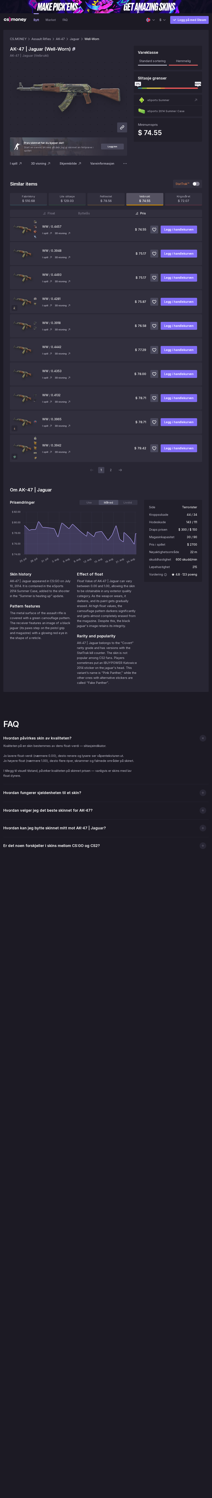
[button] (168, 100)
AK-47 (60, 39)
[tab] (89, 502)
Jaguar (74, 39)
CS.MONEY (18, 39)
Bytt (36, 20)
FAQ (65, 20)
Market (51, 20)
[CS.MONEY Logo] (15, 20)
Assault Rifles (41, 39)
